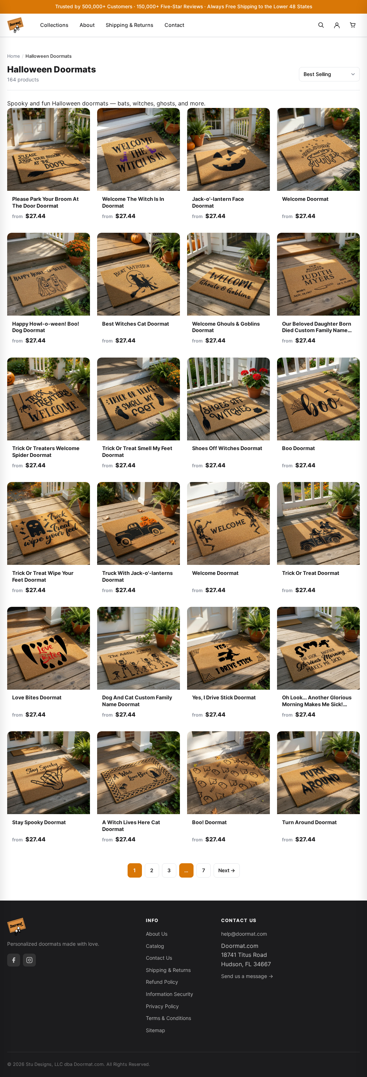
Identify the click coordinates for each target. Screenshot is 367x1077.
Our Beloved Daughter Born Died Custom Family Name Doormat (316, 330)
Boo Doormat (298, 448)
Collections (54, 25)
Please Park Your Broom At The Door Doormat (45, 202)
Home (13, 56)
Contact (174, 25)
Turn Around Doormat (309, 822)
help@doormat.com (244, 934)
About (87, 25)
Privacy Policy (162, 1006)
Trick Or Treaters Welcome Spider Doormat (46, 451)
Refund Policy (162, 982)
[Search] (321, 25)
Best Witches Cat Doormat (135, 324)
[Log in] (337, 25)
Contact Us (159, 958)
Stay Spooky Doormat (39, 822)
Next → (226, 870)
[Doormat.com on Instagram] (29, 960)
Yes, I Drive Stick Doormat (224, 697)
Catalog (155, 946)
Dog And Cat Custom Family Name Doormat (137, 700)
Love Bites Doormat (37, 697)
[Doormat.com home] (15, 25)
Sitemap (155, 1030)
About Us (156, 934)
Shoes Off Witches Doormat (227, 448)
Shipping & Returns (129, 25)
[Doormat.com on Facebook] (13, 960)
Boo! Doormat (209, 822)
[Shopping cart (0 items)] (352, 25)
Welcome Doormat (305, 199)
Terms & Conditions (168, 1018)
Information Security (169, 994)
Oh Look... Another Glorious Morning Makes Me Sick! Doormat (317, 704)
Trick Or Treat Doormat (310, 573)
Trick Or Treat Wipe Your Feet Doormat (42, 576)
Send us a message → (247, 976)
